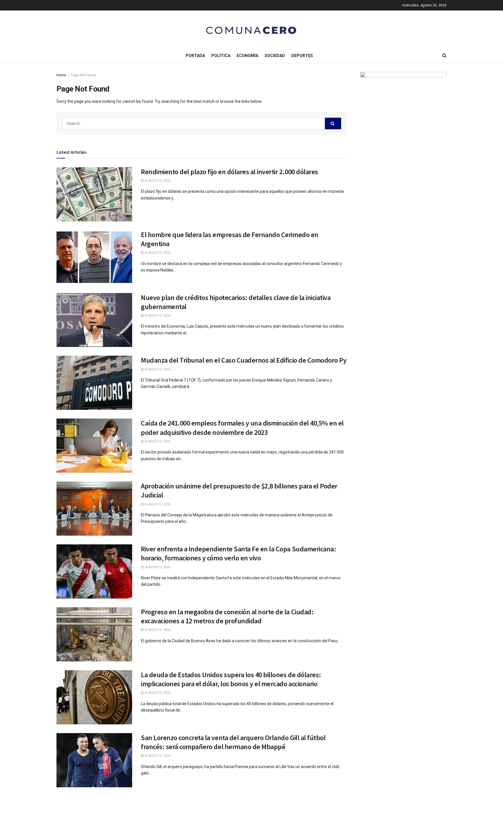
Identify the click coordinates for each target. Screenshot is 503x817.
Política (220, 55)
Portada (195, 55)
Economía (247, 55)
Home (61, 75)
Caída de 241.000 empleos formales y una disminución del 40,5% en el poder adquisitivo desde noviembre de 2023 (242, 428)
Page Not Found (83, 75)
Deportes (302, 55)
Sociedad (275, 55)
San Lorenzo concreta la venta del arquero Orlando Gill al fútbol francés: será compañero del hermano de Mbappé (233, 742)
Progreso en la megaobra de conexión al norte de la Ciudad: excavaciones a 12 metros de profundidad (227, 616)
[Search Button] (333, 123)
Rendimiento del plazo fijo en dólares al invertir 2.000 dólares (229, 171)
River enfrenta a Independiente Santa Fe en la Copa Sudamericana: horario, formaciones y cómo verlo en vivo (238, 553)
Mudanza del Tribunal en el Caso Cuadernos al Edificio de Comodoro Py (243, 360)
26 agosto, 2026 (157, 181)
